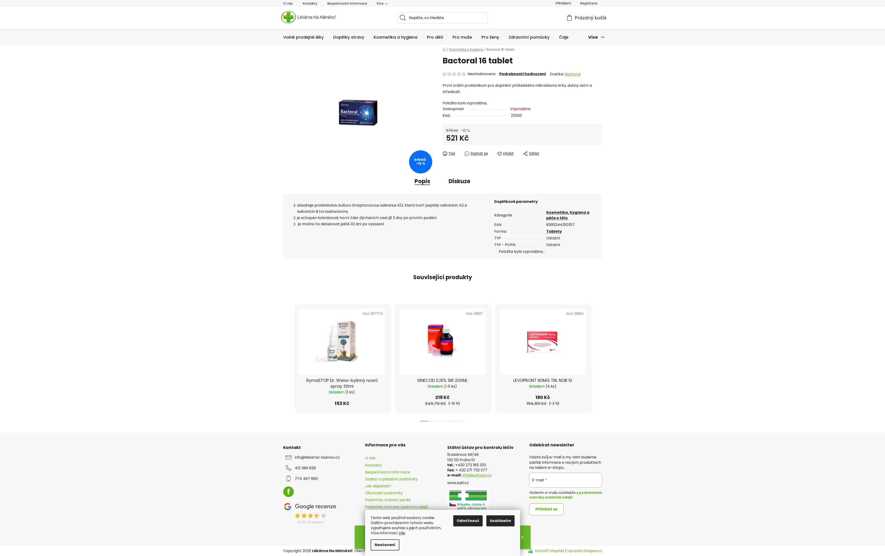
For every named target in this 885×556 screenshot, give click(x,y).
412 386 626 (305, 468)
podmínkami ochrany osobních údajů (565, 495)
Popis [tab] (422, 181)
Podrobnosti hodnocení (522, 74)
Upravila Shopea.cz (584, 550)
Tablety (554, 231)
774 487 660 (306, 478)
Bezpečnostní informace (347, 3)
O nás (288, 3)
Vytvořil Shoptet (549, 550)
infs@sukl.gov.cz (477, 475)
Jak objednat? (378, 486)
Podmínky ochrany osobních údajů (396, 507)
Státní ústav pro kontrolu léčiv (480, 447)
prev (287, 361)
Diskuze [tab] (459, 181)
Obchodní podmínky (384, 493)
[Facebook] (288, 491)
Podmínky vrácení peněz (388, 500)
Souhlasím (500, 520)
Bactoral (573, 74)
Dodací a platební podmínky (391, 479)
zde (402, 533)
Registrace (588, 3)
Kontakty (310, 3)
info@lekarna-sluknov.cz (317, 457)
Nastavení (385, 544)
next (598, 361)
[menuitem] (303, 37)
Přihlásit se (546, 509)
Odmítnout (468, 520)
